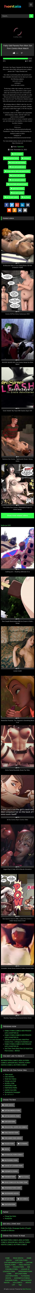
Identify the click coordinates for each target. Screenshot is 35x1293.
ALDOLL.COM (9, 1083)
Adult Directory (26, 1289)
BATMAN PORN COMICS (9, 1060)
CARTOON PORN (9, 1121)
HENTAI (6, 1149)
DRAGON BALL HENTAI (16, 1063)
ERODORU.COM (10, 1085)
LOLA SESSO (9, 1077)
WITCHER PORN (21, 1273)
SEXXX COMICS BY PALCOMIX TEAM (15, 1182)
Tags (20, 1285)
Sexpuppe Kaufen (19, 1228)
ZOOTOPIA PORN (9, 1204)
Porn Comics (25, 1177)
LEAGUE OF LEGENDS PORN (13, 1165)
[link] (22, 53)
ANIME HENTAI (8, 1105)
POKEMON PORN (9, 1177)
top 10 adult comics (12, 197)
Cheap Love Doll (10, 1081)
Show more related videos (17, 515)
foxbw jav (4, 525)
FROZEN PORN (9, 1143)
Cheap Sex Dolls (10, 1216)
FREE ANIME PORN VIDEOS (12, 1138)
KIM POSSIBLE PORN (10, 1160)
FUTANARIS (23, 1143)
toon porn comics (18, 193)
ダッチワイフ (9, 1094)
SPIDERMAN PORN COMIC (12, 1188)
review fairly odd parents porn (18, 184)
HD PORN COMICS (20, 1065)
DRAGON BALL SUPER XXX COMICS (15, 1127)
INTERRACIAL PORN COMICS (13, 1154)
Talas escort (9, 1074)
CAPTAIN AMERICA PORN (12, 1110)
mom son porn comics (17, 180)
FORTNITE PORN (11, 1088)
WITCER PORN (9, 1199)
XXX (9, 525)
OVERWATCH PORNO (11, 1171)
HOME (7, 1258)
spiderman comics (18, 188)
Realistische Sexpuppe (12, 1092)
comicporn (27, 158)
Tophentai (20, 146)
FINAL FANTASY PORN (11, 1132)
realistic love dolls (11, 1090)
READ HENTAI (18, 1258)
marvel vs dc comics (18, 175)
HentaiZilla (8, 1218)
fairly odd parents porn (18, 167)
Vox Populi (26, 197)
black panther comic (12, 158)
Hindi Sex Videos (10, 1079)
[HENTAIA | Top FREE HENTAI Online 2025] (14, 7)
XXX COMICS (18, 154)
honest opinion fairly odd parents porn (18, 171)
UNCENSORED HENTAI (11, 1193)
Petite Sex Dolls (6, 1228)
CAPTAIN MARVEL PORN (12, 1116)
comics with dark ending (18, 162)
